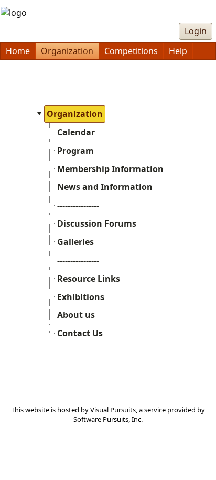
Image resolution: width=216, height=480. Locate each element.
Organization (67, 51)
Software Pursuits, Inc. (108, 419)
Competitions (131, 51)
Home (18, 51)
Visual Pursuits (113, 409)
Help (178, 51)
